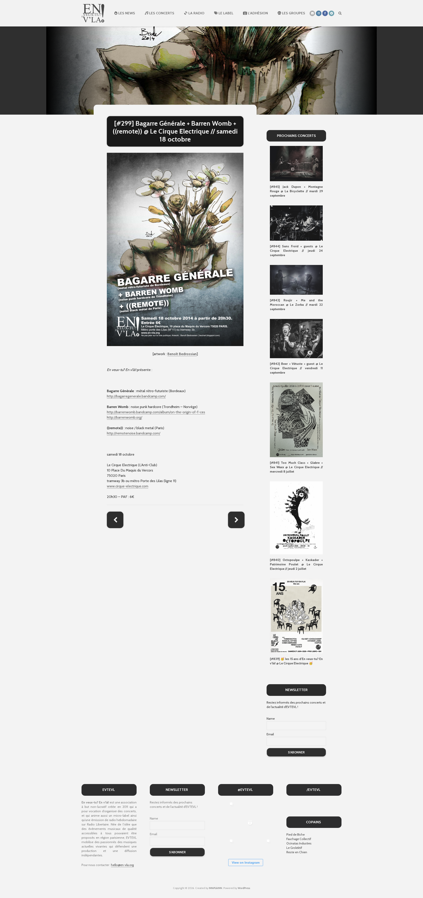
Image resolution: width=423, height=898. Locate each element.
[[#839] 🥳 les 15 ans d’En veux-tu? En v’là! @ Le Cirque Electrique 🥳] (296, 616)
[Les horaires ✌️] (264, 846)
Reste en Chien (296, 852)
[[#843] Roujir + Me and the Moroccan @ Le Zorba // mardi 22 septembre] (296, 279)
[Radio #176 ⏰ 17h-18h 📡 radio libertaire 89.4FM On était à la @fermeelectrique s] (264, 827)
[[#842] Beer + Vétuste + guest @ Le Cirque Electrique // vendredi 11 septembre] (296, 338)
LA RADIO (195, 13)
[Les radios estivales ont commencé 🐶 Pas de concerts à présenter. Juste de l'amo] (227, 827)
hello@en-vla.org (122, 865)
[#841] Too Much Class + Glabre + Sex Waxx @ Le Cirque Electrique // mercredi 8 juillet (296, 467)
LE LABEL (225, 13)
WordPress (244, 888)
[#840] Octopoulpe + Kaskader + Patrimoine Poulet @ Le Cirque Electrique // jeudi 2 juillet (296, 564)
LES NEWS (126, 13)
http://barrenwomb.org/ (124, 417)
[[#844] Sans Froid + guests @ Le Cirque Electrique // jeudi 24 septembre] (296, 223)
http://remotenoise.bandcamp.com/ (133, 433)
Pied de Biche (295, 835)
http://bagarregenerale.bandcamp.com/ (136, 396)
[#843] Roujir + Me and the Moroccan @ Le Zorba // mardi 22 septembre (296, 304)
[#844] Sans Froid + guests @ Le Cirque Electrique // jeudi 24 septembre (296, 250)
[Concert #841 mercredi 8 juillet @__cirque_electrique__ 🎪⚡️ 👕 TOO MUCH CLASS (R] (227, 846)
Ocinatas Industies (299, 843)
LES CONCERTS (161, 13)
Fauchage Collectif (298, 839)
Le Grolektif (294, 848)
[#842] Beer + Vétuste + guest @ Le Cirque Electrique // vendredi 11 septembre (296, 368)
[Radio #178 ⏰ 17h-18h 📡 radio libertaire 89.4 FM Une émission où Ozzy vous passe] (264, 809)
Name (271, 719)
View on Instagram (246, 862)
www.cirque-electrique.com (127, 486)
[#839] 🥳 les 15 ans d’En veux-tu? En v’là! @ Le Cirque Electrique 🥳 (296, 661)
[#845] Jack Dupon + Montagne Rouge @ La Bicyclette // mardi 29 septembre (296, 191)
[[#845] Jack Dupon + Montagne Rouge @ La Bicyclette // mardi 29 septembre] (296, 163)
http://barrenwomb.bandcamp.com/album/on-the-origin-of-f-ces (156, 412)
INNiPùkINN (215, 888)
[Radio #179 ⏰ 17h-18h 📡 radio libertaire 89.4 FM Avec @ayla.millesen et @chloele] (245, 809)
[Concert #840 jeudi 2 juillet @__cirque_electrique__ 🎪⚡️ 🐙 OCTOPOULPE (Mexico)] (245, 846)
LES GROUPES (293, 13)
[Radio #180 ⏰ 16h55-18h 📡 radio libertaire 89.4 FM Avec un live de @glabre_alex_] (227, 809)
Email (270, 734)
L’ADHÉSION (257, 13)
